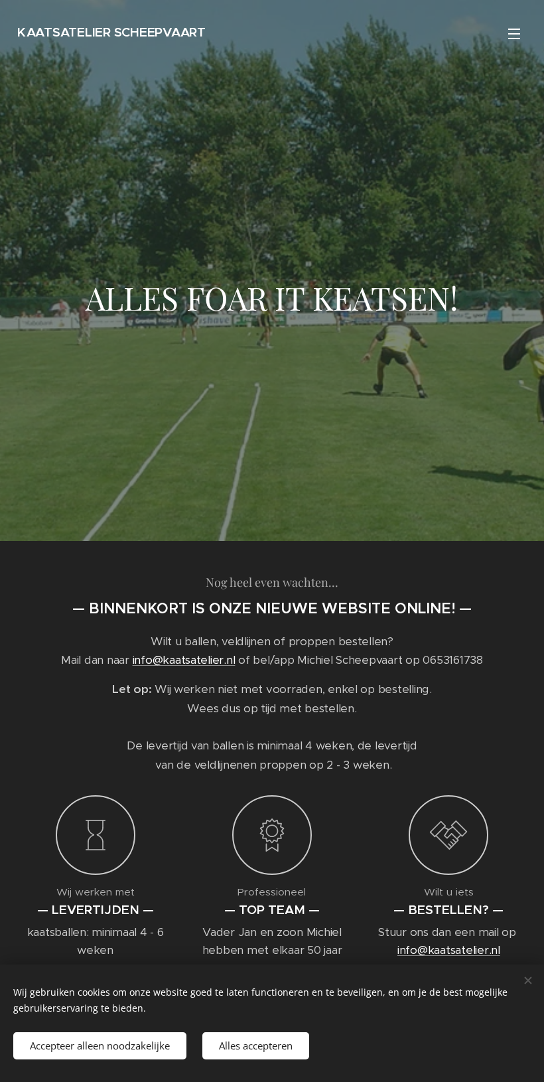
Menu (514, 33)
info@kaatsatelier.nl (184, 660)
